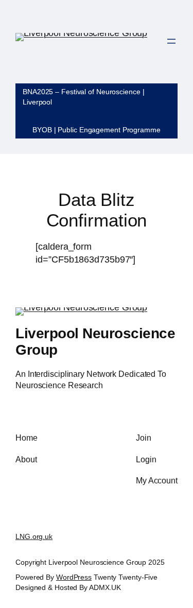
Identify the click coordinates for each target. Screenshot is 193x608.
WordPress (74, 577)
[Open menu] (171, 41)
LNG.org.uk (33, 536)
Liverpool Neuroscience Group (95, 341)
